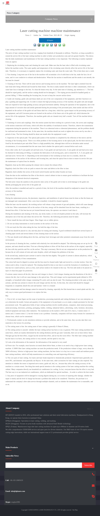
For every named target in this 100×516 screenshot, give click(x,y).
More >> (90, 409)
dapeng (72, 35)
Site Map (75, 510)
